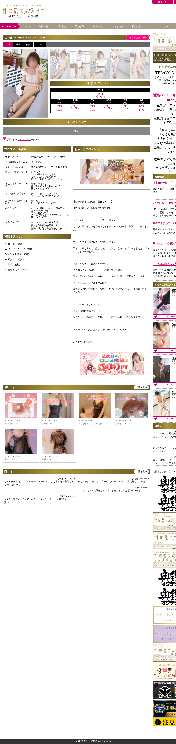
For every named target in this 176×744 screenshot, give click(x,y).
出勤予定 (61, 26)
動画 (18, 44)
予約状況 (80, 26)
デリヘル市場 (90, 741)
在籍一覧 (43, 26)
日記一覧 (137, 26)
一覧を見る (141, 387)
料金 (152, 26)
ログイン (162, 2)
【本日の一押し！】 (164, 182)
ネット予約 (25, 139)
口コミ (39, 44)
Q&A (166, 26)
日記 (28, 44)
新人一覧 (98, 26)
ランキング (117, 26)
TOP (27, 26)
